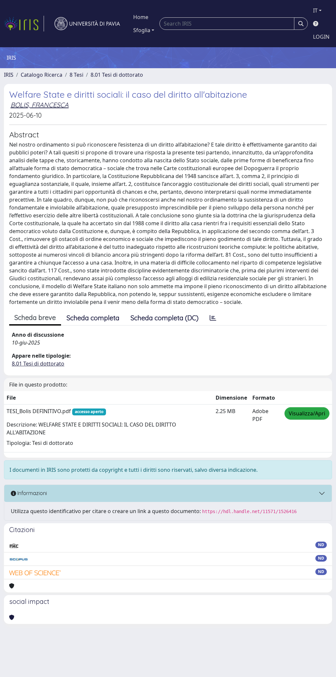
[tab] (213, 318)
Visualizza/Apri (307, 413)
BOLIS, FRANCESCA (39, 105)
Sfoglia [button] (141, 30)
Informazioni (31, 493)
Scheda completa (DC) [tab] (165, 318)
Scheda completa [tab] (93, 318)
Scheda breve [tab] (35, 317)
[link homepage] (24, 23)
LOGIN (321, 36)
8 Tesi (76, 74)
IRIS (8, 74)
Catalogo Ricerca (41, 74)
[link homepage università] (87, 23)
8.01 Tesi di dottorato (117, 74)
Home (140, 17)
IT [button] (315, 10)
